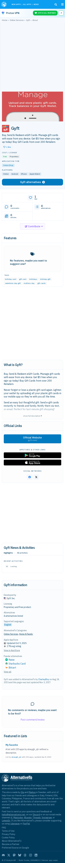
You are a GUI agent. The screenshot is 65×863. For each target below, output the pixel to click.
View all (7, 671)
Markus (32, 792)
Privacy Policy (8, 834)
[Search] (56, 4)
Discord (36, 814)
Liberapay (15, 823)
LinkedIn (6, 820)
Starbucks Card (17, 663)
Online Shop (8, 165)
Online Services (11, 634)
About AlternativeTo (11, 840)
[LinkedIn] (35, 855)
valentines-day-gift (13, 283)
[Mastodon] (14, 855)
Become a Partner (10, 844)
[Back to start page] (4, 4)
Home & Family (26, 634)
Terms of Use (8, 830)
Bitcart (12, 667)
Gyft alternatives (30, 182)
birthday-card (10, 279)
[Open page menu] (62, 4)
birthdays (33, 279)
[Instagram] (30, 855)
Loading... (14, 566)
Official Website (32, 438)
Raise (12, 659)
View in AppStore (12, 650)
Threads (36, 817)
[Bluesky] (19, 855)
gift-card (22, 279)
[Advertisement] (32, 57)
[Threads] (25, 855)
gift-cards (41, 283)
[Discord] (3, 855)
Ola (22, 792)
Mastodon (18, 817)
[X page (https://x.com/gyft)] (36, 477)
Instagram (47, 817)
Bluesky (28, 817)
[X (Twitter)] (8, 855)
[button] (7, 147)
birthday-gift (45, 279)
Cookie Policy (8, 837)
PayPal (26, 823)
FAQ (4, 827)
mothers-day (29, 283)
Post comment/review (33, 719)
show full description (32, 415)
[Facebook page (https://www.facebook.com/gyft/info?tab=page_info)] (29, 477)
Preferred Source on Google (15, 847)
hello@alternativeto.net (13, 814)
